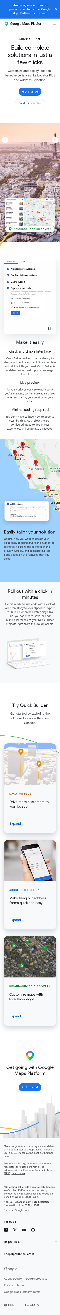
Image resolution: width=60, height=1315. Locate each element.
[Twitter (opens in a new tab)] (15, 1230)
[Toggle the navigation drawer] (54, 24)
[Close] (56, 9)
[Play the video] (49, 328)
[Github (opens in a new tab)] (33, 1230)
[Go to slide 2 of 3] (30, 239)
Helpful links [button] (12, 1242)
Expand (15, 824)
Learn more (40, 13)
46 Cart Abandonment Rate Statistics (28, 1201)
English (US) (32, 1305)
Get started (30, 91)
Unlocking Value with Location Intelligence (30, 1187)
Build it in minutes (32, 104)
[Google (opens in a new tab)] (30, 1269)
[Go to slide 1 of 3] (23, 239)
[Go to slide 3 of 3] (36, 239)
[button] (5, 140)
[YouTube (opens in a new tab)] (24, 1230)
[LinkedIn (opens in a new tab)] (6, 1230)
